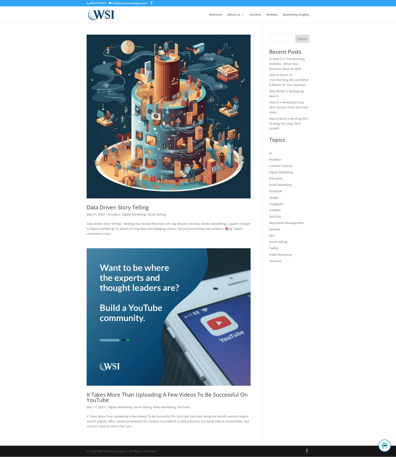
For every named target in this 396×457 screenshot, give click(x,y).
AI (270, 153)
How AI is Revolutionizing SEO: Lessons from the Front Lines (288, 107)
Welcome (215, 14)
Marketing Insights (296, 14)
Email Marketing (280, 185)
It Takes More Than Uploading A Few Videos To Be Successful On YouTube (167, 397)
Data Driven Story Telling (118, 207)
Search (302, 39)
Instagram (276, 204)
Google (274, 197)
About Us (233, 14)
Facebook (275, 191)
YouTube (183, 407)
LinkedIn (275, 210)
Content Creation (281, 166)
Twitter (274, 248)
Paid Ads (275, 216)
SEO (272, 236)
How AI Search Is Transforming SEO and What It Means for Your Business (289, 80)
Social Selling (156, 214)
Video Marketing (164, 407)
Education (276, 178)
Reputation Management (286, 223)
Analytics (114, 214)
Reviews (272, 14)
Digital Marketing (134, 214)
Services (255, 14)
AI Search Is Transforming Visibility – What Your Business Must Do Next (287, 64)
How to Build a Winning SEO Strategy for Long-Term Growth (288, 123)
